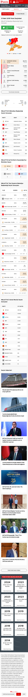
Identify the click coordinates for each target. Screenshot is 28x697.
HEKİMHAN (4, 250)
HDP (8, 77)
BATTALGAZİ (4, 218)
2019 (19, 694)
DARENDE (4, 226)
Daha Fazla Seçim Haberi (14, 570)
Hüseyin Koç (16, 153)
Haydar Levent (17, 142)
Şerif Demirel (17, 146)
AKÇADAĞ (4, 195)
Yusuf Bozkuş (10, 75)
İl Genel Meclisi (20, 13)
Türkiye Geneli (5, 9)
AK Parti (8, 62)
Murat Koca (6, 261)
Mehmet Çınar (7, 293)
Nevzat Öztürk (7, 285)
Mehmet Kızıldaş (8, 214)
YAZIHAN (3, 281)
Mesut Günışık (10, 85)
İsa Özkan (6, 230)
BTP (8, 86)
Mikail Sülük (6, 277)
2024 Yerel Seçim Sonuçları (8, 694)
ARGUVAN (4, 210)
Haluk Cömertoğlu (8, 206)
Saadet (8, 72)
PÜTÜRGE (4, 273)
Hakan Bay (6, 245)
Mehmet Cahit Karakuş (13, 80)
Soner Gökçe (10, 65)
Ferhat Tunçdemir (18, 150)
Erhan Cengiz (7, 269)
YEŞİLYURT (4, 289)
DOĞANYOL (4, 242)
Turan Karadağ (7, 253)
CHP (8, 67)
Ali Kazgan (6, 198)
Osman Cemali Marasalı (13, 70)
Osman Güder (7, 222)
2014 (24, 694)
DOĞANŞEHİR (4, 234)
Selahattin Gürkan (11, 61)
